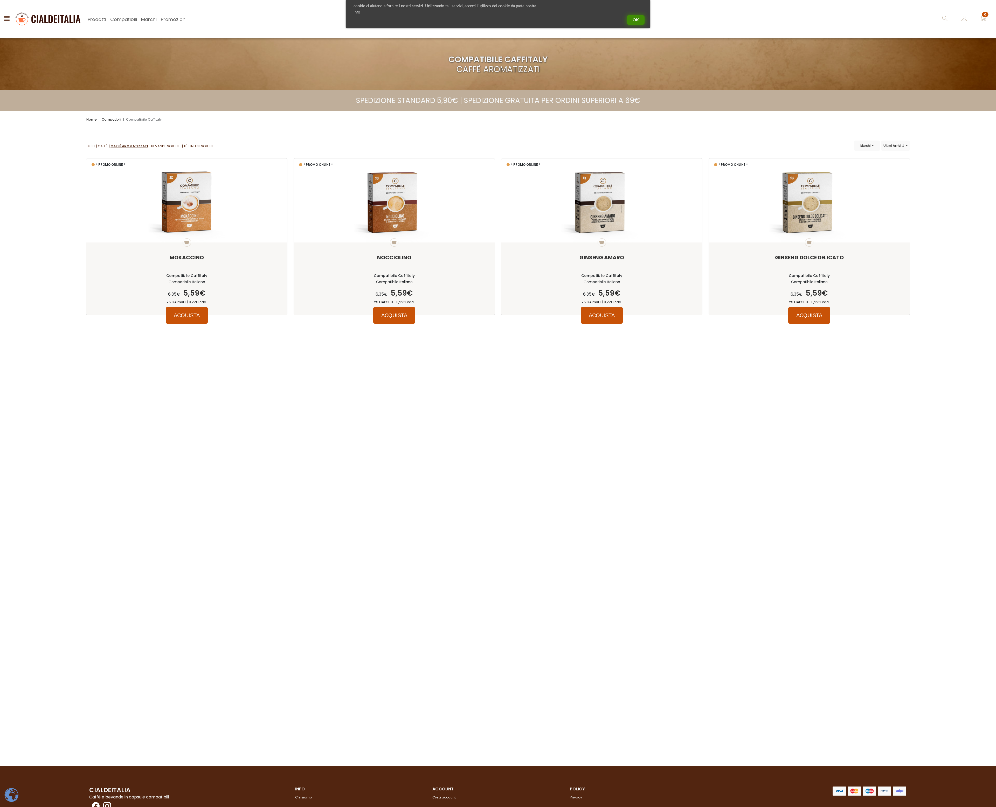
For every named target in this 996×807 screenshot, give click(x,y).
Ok (636, 20)
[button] (983, 19)
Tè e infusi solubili (199, 146)
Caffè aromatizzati (129, 146)
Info (357, 12)
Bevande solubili (166, 146)
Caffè (102, 146)
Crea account (444, 797)
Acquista (187, 315)
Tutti (90, 146)
